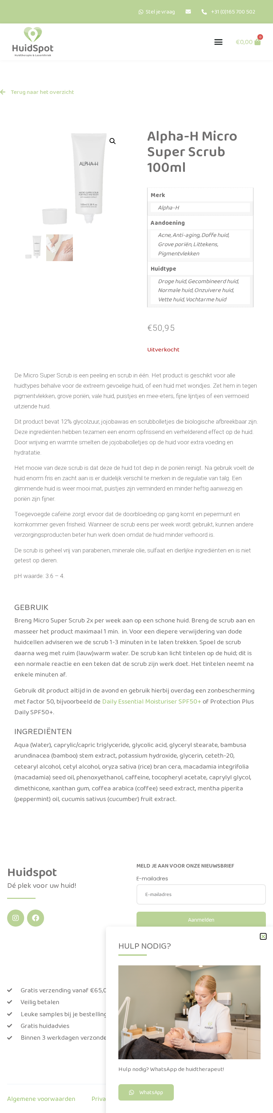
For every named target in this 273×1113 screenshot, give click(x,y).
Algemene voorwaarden (41, 1098)
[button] (218, 42)
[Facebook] (35, 918)
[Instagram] (15, 918)
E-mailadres (152, 879)
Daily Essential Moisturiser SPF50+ (151, 701)
